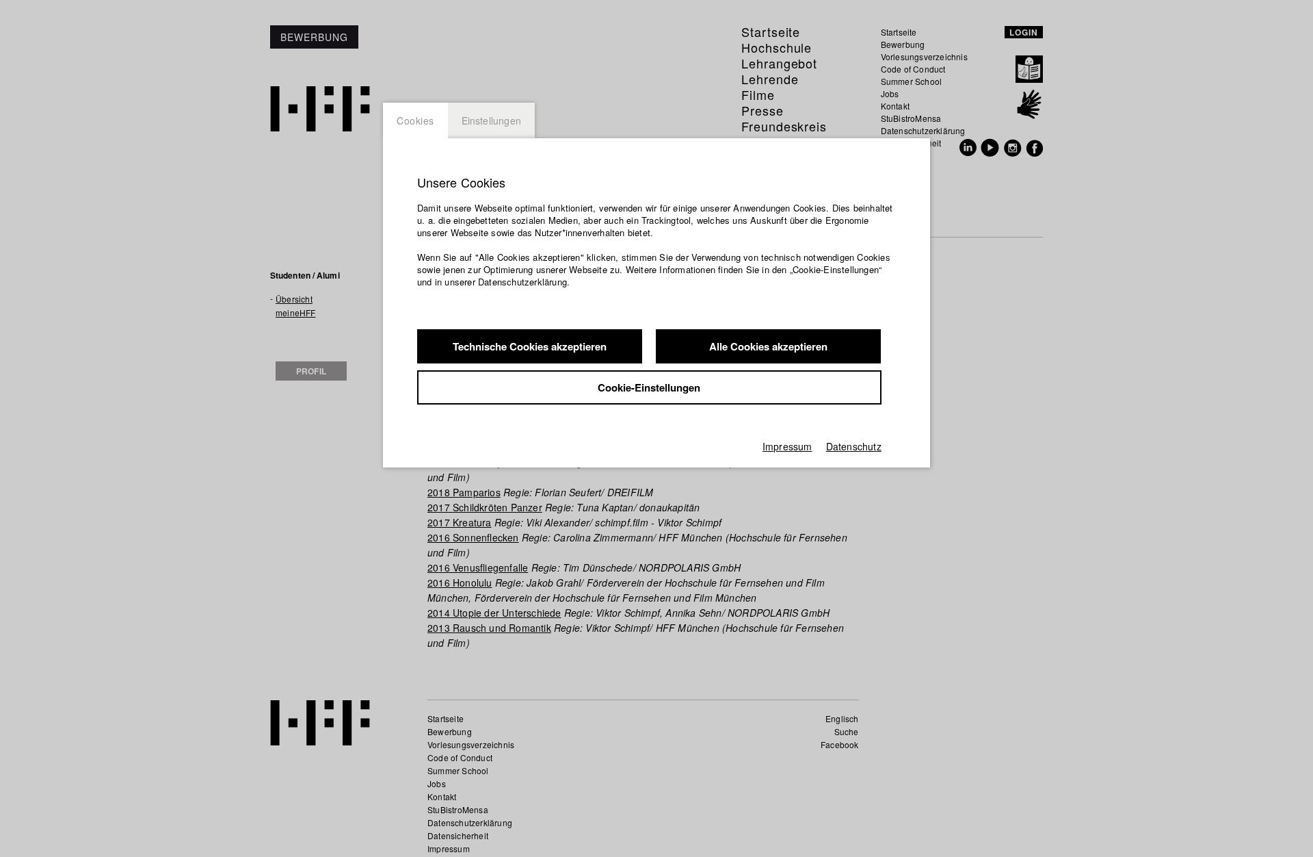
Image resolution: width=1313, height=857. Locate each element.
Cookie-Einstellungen (649, 387)
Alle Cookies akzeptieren (768, 346)
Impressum (787, 446)
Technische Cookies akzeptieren (530, 346)
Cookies (415, 120)
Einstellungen (492, 120)
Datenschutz (853, 446)
